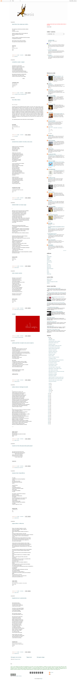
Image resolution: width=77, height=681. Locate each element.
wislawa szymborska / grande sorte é (54, 348)
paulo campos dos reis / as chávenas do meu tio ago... (57, 371)
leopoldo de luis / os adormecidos (19, 598)
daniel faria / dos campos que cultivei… (20, 24)
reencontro (49, 50)
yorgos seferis (16, 592)
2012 (49, 412)
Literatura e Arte (50, 135)
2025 (49, 393)
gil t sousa (51, 672)
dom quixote (48, 264)
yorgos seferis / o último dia (18, 523)
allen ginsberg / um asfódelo (53, 374)
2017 (49, 405)
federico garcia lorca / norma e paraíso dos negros (56, 378)
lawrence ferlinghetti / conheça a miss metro (55, 345)
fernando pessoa (16, 467)
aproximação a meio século (52, 121)
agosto (50, 338)
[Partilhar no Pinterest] (30, 55)
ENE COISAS (50, 223)
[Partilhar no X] (27, 55)
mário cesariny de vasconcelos (19, 309)
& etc (47, 255)
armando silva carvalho (17, 199)
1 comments (21, 134)
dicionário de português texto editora (52, 281)
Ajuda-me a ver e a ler (51, 104)
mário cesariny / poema (17, 273)
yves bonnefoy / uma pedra (53, 362)
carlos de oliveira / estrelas (52, 365)
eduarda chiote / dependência (18, 473)
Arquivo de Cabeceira (51, 140)
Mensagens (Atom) (17, 659)
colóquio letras (49, 280)
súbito (49, 183)
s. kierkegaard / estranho (52, 358)
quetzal (48, 272)
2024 (49, 395)
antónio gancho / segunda (52, 375)
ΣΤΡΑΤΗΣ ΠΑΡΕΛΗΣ (51, 75)
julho (49, 383)
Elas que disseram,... (51, 84)
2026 (49, 337)
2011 (49, 413)
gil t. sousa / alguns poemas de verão (54, 361)
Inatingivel (49, 83)
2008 (49, 418)
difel (47, 263)
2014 (49, 409)
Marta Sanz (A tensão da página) (58, 113)
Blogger (41, 678)
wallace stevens (16, 440)
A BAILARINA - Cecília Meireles (57, 127)
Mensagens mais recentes (16, 657)
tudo (49, 43)
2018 (49, 403)
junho (49, 384)
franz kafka (16, 136)
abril (49, 387)
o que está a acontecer (51, 90)
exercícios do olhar (51, 40)
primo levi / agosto (51, 355)
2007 (49, 419)
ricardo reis (21, 467)
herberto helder (16, 267)
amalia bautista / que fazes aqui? (51, 321)
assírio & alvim (49, 260)
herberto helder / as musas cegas (19, 204)
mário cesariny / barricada (51, 317)
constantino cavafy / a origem (18, 62)
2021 (49, 399)
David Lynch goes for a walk (52, 201)
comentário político (20, 337)
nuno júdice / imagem (52, 339)
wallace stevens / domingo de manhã (20, 386)
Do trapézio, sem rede (51, 177)
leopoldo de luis (16, 653)
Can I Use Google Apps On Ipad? (53, 228)
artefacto (48, 259)
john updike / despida (52, 354)
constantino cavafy (17, 94)
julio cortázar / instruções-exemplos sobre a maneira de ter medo (56, 292)
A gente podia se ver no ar (52, 233)
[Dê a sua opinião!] (26, 55)
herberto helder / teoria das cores (53, 342)
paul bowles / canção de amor (53, 351)
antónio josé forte (16, 381)
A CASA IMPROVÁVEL (51, 169)
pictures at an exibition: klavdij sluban (57, 311)
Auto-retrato (50, 200)
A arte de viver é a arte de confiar (58, 170)
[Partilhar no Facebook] (28, 55)
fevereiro (50, 390)
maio (49, 386)
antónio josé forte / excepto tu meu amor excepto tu (23, 342)
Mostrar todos (64, 250)
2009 (49, 416)
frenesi (48, 271)
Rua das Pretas (50, 112)
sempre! (14, 314)
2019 (49, 402)
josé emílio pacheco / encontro (53, 364)
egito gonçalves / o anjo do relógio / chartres (53, 329)
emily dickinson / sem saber (53, 372)
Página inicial (29, 657)
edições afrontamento (50, 268)
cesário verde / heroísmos (52, 381)
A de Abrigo (55, 141)
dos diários (49, 44)
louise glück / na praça (52, 344)
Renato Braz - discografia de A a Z (58, 207)
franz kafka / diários (16, 99)
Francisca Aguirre (50, 178)
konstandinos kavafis (23, 94)
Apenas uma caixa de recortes (53, 214)
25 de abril (15, 337)
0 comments (21, 92)
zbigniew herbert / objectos (52, 352)
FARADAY (54, 96)
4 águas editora (49, 256)
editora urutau (49, 267)
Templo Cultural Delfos (51, 206)
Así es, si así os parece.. (52, 239)
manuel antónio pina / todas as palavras (52, 307)
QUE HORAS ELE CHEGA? (52, 234)
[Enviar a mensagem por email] (25, 55)
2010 (49, 415)
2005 (49, 422)
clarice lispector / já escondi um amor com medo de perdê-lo (55, 302)
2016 (49, 406)
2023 (49, 396)
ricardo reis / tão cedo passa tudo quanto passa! (22, 445)
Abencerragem (50, 89)
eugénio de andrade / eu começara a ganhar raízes (56, 377)
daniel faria (16, 56)
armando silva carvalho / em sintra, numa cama (22, 141)
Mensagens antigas (41, 657)
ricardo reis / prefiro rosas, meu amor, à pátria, (53, 288)
